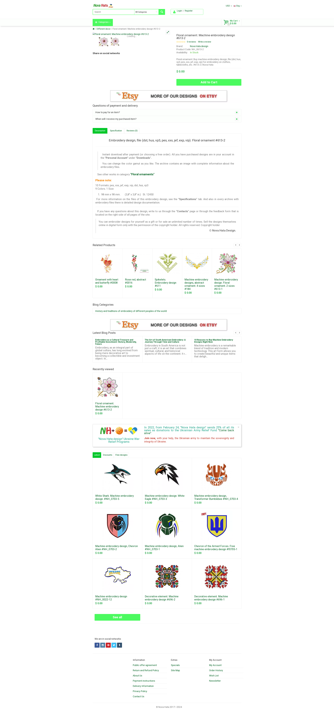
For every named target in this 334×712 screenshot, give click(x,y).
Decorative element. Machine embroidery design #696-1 (211, 598)
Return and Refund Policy (146, 670)
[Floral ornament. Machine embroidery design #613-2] (132, 34)
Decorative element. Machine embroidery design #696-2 (161, 598)
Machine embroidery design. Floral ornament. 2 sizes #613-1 (226, 284)
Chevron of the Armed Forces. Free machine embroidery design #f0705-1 (215, 548)
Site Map (175, 670)
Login (179, 11)
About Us (137, 675)
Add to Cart (209, 82)
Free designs (121, 455)
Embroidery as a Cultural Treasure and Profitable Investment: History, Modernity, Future (115, 342)
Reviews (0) (132, 130)
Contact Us (138, 696)
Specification (116, 130)
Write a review (204, 42)
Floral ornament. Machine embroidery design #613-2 (136, 29)
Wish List (214, 675)
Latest (97, 455)
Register (188, 11)
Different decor (104, 29)
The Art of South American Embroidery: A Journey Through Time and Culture (165, 341)
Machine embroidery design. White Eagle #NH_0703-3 (164, 497)
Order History (216, 670)
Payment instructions (144, 680)
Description (100, 130)
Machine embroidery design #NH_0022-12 (111, 598)
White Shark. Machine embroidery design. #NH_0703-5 (114, 497)
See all (117, 617)
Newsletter (215, 680)
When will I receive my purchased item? (115, 119)
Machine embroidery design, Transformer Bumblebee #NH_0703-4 (216, 497)
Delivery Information (143, 686)
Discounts (107, 455)
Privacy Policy (140, 691)
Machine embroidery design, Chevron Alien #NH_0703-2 (116, 548)
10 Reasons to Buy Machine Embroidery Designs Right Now (213, 341)
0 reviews (191, 42)
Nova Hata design (199, 46)
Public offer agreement (145, 665)
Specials (175, 665)
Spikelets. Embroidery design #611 (165, 282)
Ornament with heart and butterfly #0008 (106, 281)
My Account (215, 665)
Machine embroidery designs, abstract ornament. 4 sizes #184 (196, 284)
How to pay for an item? (107, 112)
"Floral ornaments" (142, 174)
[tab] (167, 112)
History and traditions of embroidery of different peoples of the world (131, 311)
